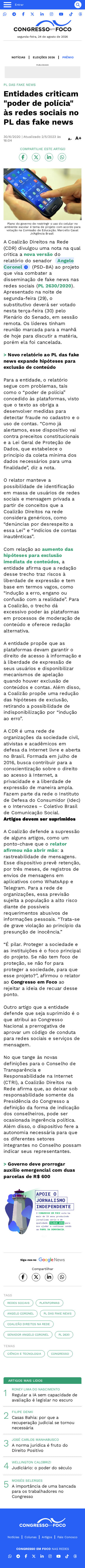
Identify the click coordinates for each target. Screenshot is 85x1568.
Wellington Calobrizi (31, 1462)
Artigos (47, 1537)
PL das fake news (58, 1313)
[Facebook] (23, 14)
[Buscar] (77, 4)
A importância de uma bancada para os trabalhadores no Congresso (44, 1491)
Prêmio (68, 57)
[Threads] (80, 14)
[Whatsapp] (4, 14)
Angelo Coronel (20, 1313)
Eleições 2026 (44, 57)
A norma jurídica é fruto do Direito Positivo (40, 1448)
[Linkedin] (42, 14)
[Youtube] (61, 14)
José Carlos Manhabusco (35, 1439)
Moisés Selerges (27, 1480)
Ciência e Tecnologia (24, 1353)
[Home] (42, 26)
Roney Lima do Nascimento (36, 1389)
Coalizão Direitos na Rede (28, 1324)
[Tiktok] (71, 14)
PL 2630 (64, 1334)
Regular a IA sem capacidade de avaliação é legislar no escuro (44, 1397)
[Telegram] (14, 14)
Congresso (60, 1353)
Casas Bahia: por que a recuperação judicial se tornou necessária (43, 1422)
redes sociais (18, 1303)
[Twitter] (32, 14)
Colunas (31, 1537)
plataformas (49, 1303)
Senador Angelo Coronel (28, 1334)
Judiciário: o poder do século (42, 1467)
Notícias (18, 57)
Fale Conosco (67, 1537)
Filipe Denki (22, 1412)
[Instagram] (51, 14)
